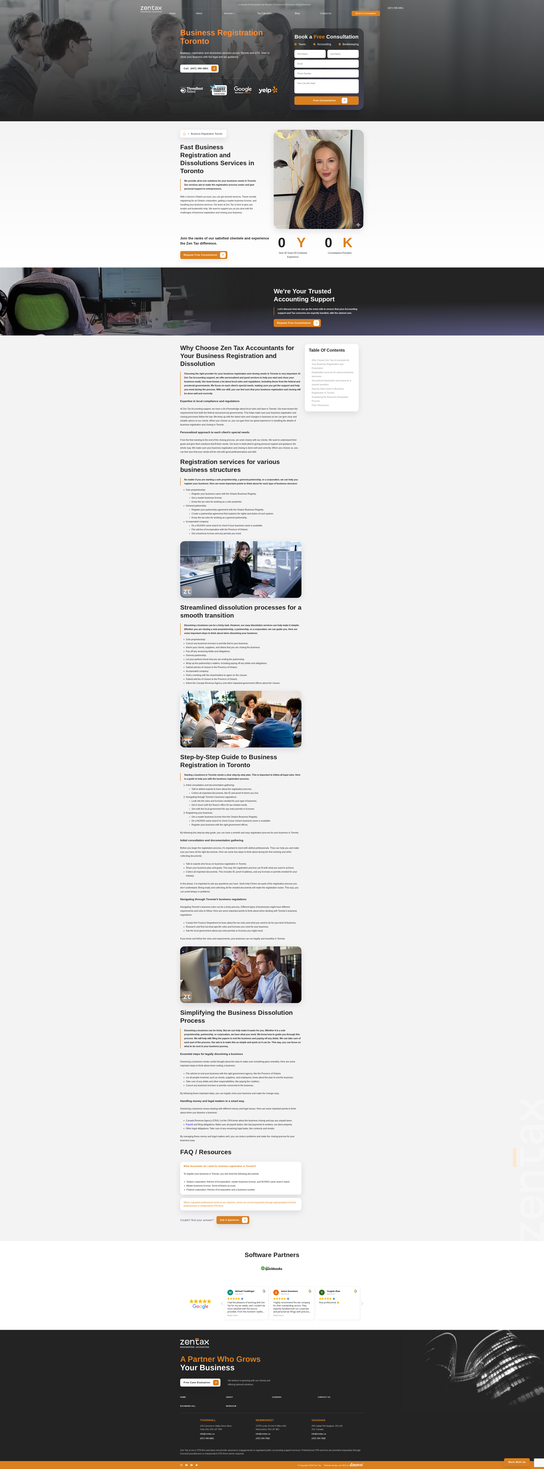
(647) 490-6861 (395, 8)
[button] (362, 1304)
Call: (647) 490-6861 (196, 68)
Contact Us (325, 13)
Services (228, 13)
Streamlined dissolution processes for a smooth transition (331, 382)
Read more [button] (278, 1315)
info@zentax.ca (207, 1434)
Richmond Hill (188, 1406)
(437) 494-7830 (263, 1438)
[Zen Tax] (151, 8)
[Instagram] (181, 1465)
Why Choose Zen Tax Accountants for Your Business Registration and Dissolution (330, 364)
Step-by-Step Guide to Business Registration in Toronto (328, 391)
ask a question (229, 1220)
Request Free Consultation (200, 255)
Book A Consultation (366, 13)
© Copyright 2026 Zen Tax (309, 1465)
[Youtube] (186, 1465)
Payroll (189, 1124)
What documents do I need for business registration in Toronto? (220, 1166)
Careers (276, 1397)
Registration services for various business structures (332, 374)
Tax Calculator (264, 13)
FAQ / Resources (320, 405)
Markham (231, 1406)
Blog (297, 13)
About (199, 13)
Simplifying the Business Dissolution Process (330, 399)
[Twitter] (197, 1465)
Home (172, 13)
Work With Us (517, 1462)
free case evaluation (197, 1382)
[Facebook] (191, 1465)
